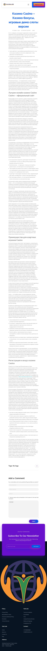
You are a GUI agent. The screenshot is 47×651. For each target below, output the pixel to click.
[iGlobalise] (8, 4)
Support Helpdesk (26, 30)
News (33, 30)
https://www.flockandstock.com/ (25, 376)
